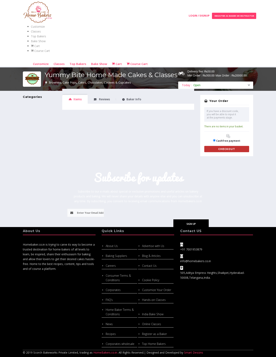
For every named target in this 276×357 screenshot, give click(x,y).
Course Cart (42, 51)
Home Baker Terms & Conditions (120, 312)
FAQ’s (109, 300)
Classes (36, 31)
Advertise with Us (153, 246)
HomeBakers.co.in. (105, 352)
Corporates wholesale (120, 344)
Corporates (113, 290)
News (109, 324)
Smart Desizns (193, 352)
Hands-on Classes (154, 300)
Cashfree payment (228, 140)
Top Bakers (38, 36)
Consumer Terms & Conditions (118, 278)
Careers (111, 266)
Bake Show (38, 41)
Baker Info (133, 99)
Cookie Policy (150, 280)
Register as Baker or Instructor (234, 16)
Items (78, 99)
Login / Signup (199, 15)
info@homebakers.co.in (195, 261)
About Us (112, 246)
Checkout (226, 149)
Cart (37, 46)
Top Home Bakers (154, 344)
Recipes (111, 334)
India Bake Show (152, 314)
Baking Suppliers (116, 256)
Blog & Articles (151, 256)
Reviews (104, 99)
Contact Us (149, 266)
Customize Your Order (156, 290)
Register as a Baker (154, 334)
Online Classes (151, 324)
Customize (38, 26)
